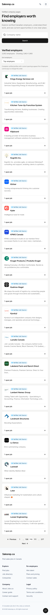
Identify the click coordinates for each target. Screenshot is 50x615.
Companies (6, 578)
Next (24, 543)
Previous (13, 539)
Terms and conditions (34, 592)
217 (42, 539)
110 (31, 539)
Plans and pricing (33, 574)
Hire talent (30, 570)
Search (25, 41)
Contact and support (10, 596)
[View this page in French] (40, 4)
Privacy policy (31, 589)
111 (35, 539)
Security (29, 596)
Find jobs (5, 570)
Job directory (7, 574)
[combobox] (27, 34)
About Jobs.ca (7, 589)
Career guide (7, 592)
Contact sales (31, 578)
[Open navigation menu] (45, 4)
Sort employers (7, 57)
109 (26, 539)
